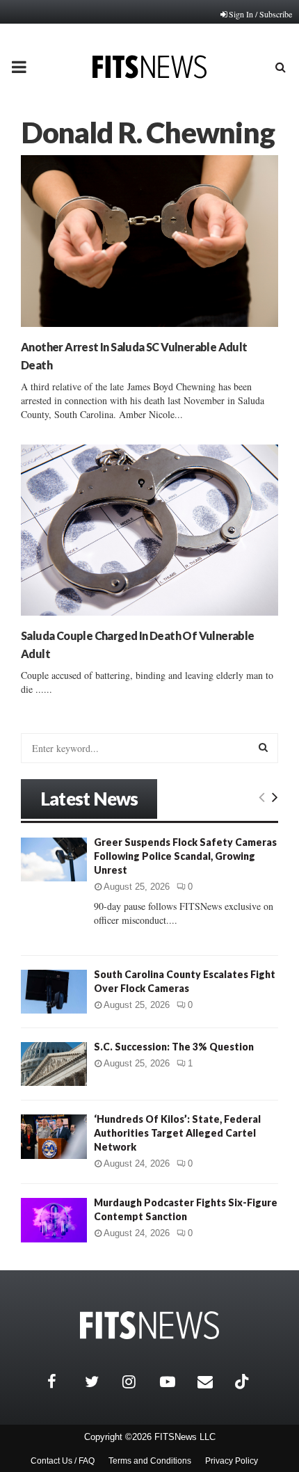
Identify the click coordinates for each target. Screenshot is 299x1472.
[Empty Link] (262, 796)
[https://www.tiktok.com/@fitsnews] (243, 1381)
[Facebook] (62, 1381)
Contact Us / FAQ (63, 1461)
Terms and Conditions (149, 1461)
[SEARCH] (263, 747)
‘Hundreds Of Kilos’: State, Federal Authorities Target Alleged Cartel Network (177, 1133)
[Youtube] (175, 1381)
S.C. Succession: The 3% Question (174, 1047)
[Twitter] (100, 1381)
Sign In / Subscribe (260, 13)
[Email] (212, 1381)
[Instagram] (137, 1381)
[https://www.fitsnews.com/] (149, 1325)
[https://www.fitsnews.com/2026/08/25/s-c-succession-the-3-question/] (54, 1064)
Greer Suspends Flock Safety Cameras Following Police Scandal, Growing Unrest (185, 856)
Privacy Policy (231, 1461)
